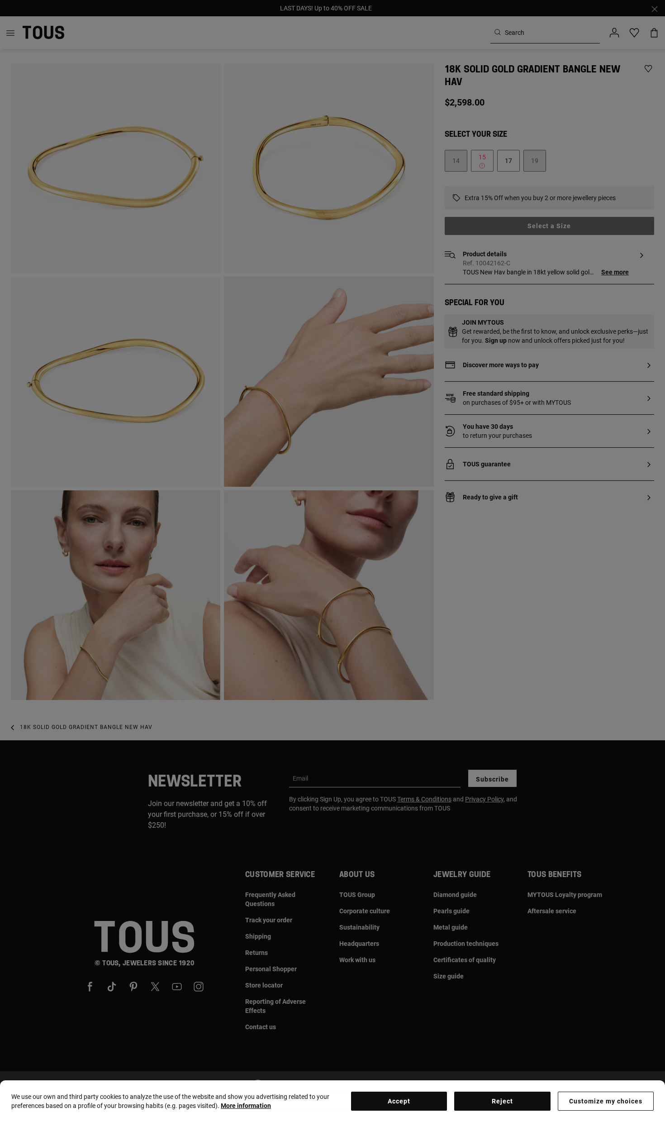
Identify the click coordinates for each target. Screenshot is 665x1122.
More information (246, 1105)
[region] (332, 1101)
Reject (502, 1101)
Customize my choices (605, 1101)
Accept (399, 1101)
